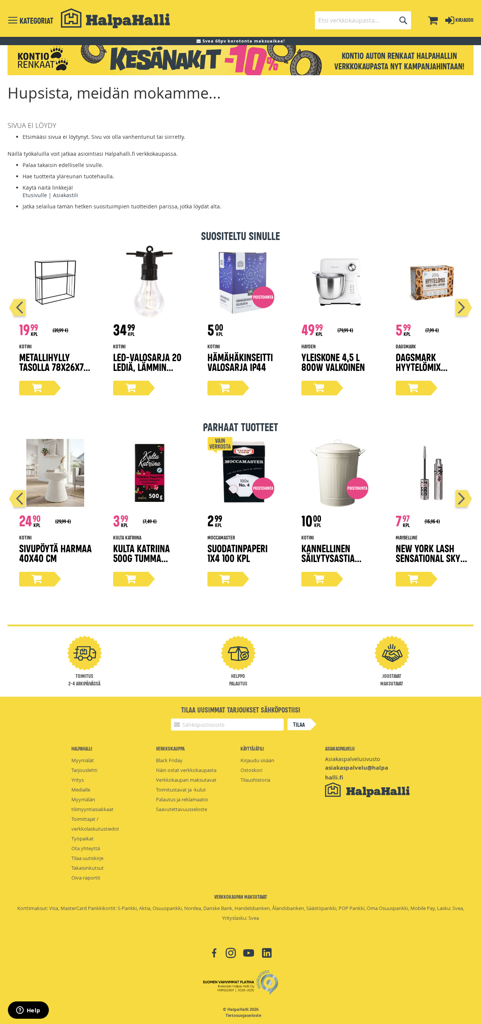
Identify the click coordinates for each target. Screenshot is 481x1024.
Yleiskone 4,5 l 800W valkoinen (333, 361)
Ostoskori (251, 770)
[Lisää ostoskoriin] (36, 388)
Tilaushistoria (255, 779)
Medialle (80, 789)
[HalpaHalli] (115, 18)
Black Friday (169, 760)
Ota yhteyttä (85, 848)
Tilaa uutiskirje (87, 858)
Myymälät (82, 760)
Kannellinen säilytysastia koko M (328, 557)
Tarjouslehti (84, 770)
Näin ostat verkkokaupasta (186, 770)
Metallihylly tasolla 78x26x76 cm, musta (53, 366)
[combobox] (363, 20)
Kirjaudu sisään (257, 760)
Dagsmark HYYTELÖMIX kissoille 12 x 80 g (431, 366)
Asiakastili (65, 195)
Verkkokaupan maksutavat (186, 779)
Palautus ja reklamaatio (182, 799)
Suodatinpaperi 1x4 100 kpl (237, 552)
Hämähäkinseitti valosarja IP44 (240, 361)
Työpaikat (82, 838)
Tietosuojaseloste (243, 1015)
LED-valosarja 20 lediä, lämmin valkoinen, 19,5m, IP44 (147, 371)
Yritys (77, 779)
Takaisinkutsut (87, 867)
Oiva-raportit (85, 877)
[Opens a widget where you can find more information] (28, 1010)
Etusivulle (35, 195)
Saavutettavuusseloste (181, 809)
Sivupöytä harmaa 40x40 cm (55, 552)
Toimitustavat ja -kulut (181, 789)
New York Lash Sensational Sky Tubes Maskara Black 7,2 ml (428, 562)
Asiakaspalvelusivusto (352, 759)
